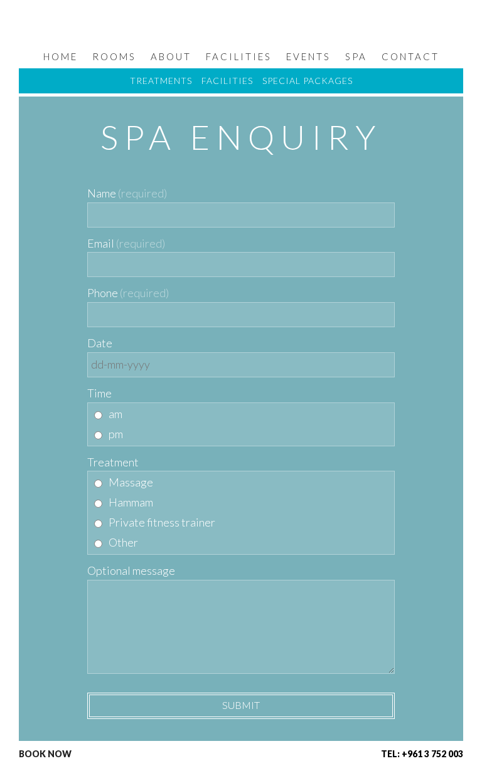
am (115, 414)
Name (101, 193)
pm (116, 434)
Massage (131, 482)
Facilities (239, 56)
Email (100, 243)
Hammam (131, 502)
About (171, 56)
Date (99, 343)
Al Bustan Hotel (233, 25)
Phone (102, 293)
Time (99, 393)
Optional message (131, 570)
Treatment (113, 462)
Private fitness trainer (162, 522)
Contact (410, 56)
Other (123, 542)
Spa (356, 56)
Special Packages (307, 80)
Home (60, 56)
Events (308, 56)
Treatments (161, 80)
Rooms (114, 56)
